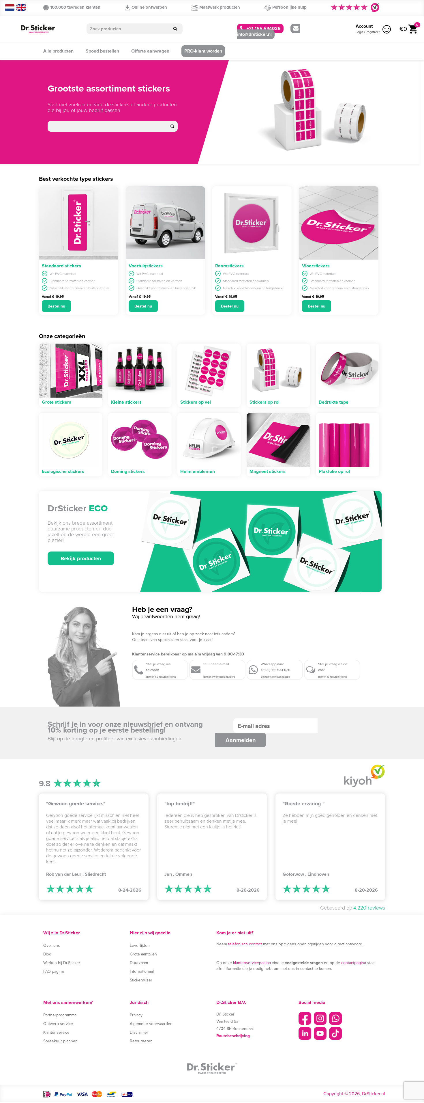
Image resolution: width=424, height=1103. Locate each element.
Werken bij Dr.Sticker (61, 963)
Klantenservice (56, 1032)
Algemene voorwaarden (151, 1023)
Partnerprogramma (59, 1015)
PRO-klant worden (203, 51)
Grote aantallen (143, 954)
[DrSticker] (37, 29)
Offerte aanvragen (150, 51)
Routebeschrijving (233, 1036)
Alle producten (58, 51)
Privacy (136, 1015)
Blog (47, 954)
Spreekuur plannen (60, 1041)
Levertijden (140, 945)
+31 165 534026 (263, 28)
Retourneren (141, 1041)
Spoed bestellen (102, 51)
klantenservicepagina (252, 963)
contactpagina (353, 963)
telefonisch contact (245, 944)
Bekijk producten (81, 558)
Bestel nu (56, 306)
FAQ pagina (53, 971)
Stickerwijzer (141, 980)
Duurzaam (139, 963)
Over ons (51, 945)
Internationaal (142, 971)
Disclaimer (139, 1032)
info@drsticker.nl (254, 34)
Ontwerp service (58, 1023)
